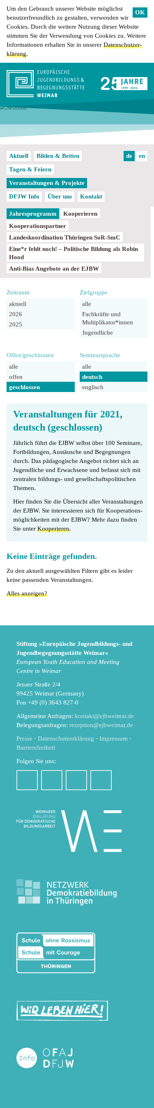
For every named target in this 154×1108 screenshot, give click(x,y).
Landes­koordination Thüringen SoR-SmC (64, 237)
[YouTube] (76, 780)
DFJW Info (24, 196)
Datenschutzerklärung (66, 738)
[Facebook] (27, 780)
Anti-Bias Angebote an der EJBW (54, 268)
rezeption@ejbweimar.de (101, 725)
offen (16, 377)
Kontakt (91, 196)
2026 (15, 314)
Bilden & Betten (58, 156)
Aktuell (18, 156)
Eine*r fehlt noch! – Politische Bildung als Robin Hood (73, 253)
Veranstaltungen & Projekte (47, 183)
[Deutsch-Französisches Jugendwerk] (53, 1058)
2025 (15, 324)
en (142, 156)
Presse (24, 738)
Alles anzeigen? (27, 593)
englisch (92, 387)
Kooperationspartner (37, 226)
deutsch (92, 377)
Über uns (60, 196)
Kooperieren (80, 213)
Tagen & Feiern (30, 169)
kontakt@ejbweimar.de (104, 716)
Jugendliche (97, 332)
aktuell (17, 304)
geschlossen (24, 387)
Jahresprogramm (33, 213)
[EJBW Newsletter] (101, 780)
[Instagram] (51, 780)
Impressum (113, 738)
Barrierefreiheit (35, 747)
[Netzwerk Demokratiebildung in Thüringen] (66, 892)
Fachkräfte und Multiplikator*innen (107, 318)
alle (86, 304)
